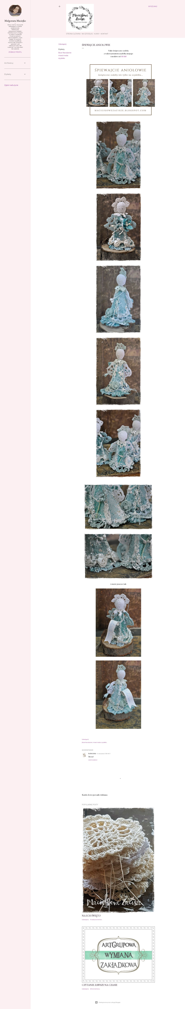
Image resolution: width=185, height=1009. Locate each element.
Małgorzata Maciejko (15, 20)
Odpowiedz (92, 760)
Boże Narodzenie (64, 53)
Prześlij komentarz (96, 919)
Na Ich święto (91, 915)
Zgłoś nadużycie (11, 85)
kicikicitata (92, 753)
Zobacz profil (15, 52)
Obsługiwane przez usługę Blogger (109, 1002)
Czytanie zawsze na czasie (99, 985)
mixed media (63, 55)
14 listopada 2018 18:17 (103, 753)
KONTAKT (104, 34)
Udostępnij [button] (62, 44)
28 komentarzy (95, 989)
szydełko (61, 58)
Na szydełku (87, 34)
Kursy (96, 34)
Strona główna (73, 34)
